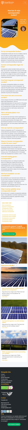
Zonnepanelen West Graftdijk (9, 216)
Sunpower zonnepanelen (8, 206)
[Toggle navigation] (25, 2)
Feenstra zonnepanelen (7, 210)
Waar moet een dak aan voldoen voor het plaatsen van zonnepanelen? (12, 289)
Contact (3, 374)
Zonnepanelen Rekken (7, 219)
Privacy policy (4, 379)
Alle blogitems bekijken (14, 424)
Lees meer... (5, 296)
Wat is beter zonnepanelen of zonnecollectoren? (12, 417)
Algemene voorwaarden (6, 380)
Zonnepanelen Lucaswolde (8, 218)
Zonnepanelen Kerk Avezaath (9, 215)
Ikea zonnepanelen (6, 205)
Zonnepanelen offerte (7, 208)
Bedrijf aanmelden (5, 377)
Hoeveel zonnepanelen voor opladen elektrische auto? (14, 416)
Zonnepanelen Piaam (7, 221)
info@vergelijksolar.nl (6, 407)
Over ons (3, 376)
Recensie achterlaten (6, 382)
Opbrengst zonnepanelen (8, 211)
